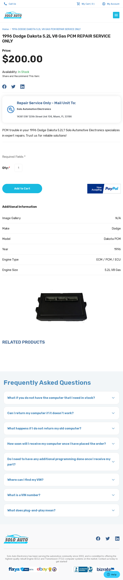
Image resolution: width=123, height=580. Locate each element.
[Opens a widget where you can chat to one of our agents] (112, 574)
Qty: (6, 168)
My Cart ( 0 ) (88, 4)
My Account (113, 4)
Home (5, 29)
